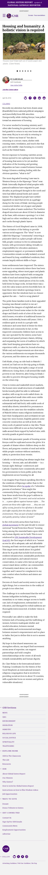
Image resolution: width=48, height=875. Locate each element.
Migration (7, 725)
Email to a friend (39, 98)
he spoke (26, 486)
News (4, 713)
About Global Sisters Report (13, 774)
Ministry (6, 729)
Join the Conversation (10, 89)
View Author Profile (16, 85)
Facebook (22, 856)
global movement (10, 525)
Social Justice (9, 738)
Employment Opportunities (14, 830)
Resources (6, 764)
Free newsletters (39, 15)
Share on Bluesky (25, 98)
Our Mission (7, 778)
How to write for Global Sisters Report (18, 786)
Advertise (6, 834)
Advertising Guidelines (9, 863)
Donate (30, 15)
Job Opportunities (9, 794)
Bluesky (14, 856)
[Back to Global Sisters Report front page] (12, 16)
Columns (6, 104)
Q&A (4, 717)
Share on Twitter (34, 98)
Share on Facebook (30, 98)
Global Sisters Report (5, 848)
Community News (9, 826)
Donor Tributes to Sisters (12, 808)
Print (44, 98)
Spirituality (8, 742)
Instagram (26, 856)
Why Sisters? (7, 782)
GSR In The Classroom (11, 756)
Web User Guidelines (24, 863)
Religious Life (9, 733)
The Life (5, 760)
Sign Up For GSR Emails (12, 822)
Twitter (18, 856)
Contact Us (6, 818)
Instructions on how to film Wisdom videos (20, 790)
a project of (24, 3)
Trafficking (8, 746)
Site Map (34, 863)
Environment (8, 721)
